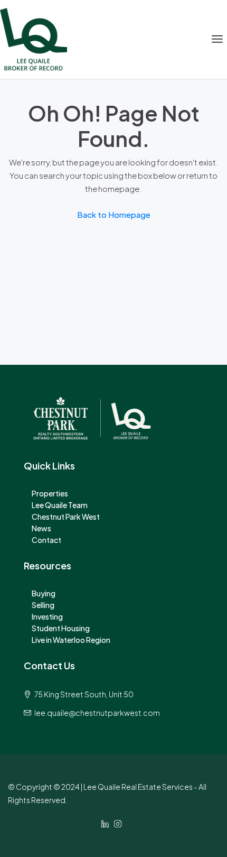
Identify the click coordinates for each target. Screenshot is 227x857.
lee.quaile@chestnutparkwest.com (97, 712)
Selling (43, 605)
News (41, 528)
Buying (43, 593)
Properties (50, 493)
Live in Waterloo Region (71, 639)
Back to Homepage (113, 214)
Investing (47, 616)
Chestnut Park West (66, 516)
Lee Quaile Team (60, 505)
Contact (46, 540)
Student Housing (61, 628)
